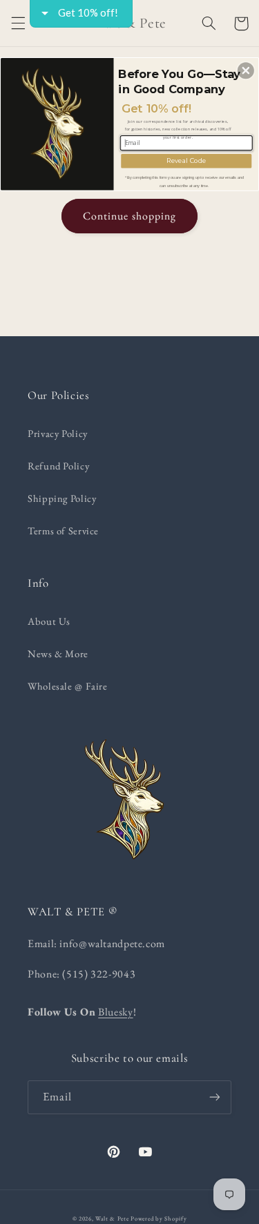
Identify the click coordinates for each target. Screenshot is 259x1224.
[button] (246, 70)
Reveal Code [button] (186, 160)
